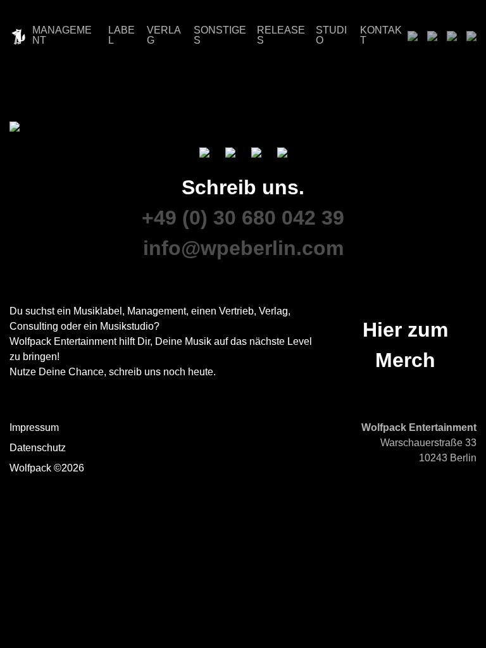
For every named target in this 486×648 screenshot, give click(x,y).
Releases (281, 35)
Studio (331, 35)
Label (121, 35)
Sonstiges (220, 35)
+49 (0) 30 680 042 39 (243, 217)
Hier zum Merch (405, 344)
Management (62, 35)
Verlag (164, 35)
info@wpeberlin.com (243, 248)
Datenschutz (37, 447)
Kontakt (381, 35)
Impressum (34, 427)
